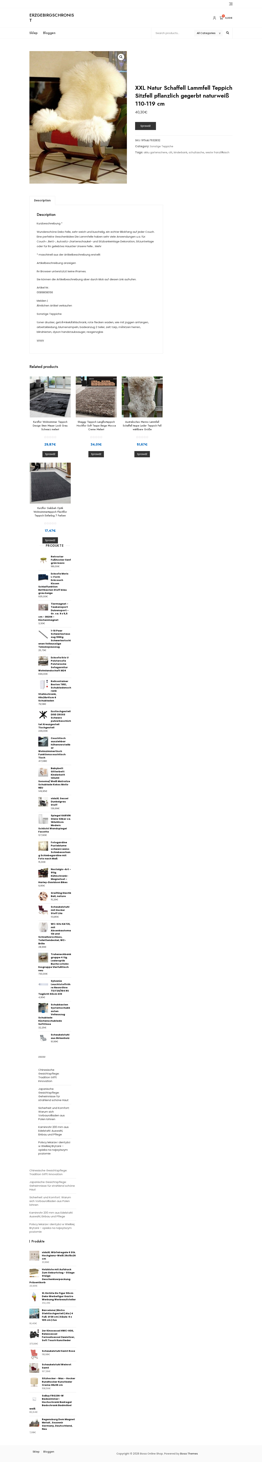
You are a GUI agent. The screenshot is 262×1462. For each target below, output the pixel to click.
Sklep (33, 33)
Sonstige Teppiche (161, 146)
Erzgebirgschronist (51, 17)
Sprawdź (145, 126)
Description (42, 200)
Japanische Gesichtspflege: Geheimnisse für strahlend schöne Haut (53, 1094)
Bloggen (49, 33)
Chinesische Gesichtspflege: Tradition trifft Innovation (48, 1075)
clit (170, 152)
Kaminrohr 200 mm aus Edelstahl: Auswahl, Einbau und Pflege (53, 1130)
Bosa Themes (189, 1453)
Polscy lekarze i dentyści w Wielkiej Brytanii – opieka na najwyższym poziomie (54, 1147)
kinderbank (180, 152)
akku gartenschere (155, 152)
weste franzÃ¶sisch (217, 152)
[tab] (42, 200)
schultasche (196, 152)
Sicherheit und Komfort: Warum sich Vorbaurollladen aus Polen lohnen (54, 1113)
